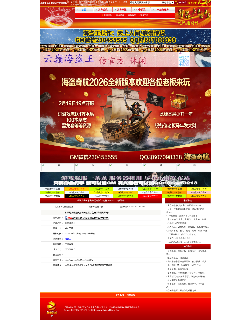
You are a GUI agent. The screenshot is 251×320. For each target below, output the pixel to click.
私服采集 (108, 15)
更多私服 (120, 295)
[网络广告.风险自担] (194, 27)
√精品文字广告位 (52, 189)
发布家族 (122, 9)
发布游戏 (103, 9)
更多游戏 (120, 15)
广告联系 (140, 9)
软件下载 (144, 15)
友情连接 (131, 295)
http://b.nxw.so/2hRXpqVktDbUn (79, 260)
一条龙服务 (163, 9)
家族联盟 (132, 15)
